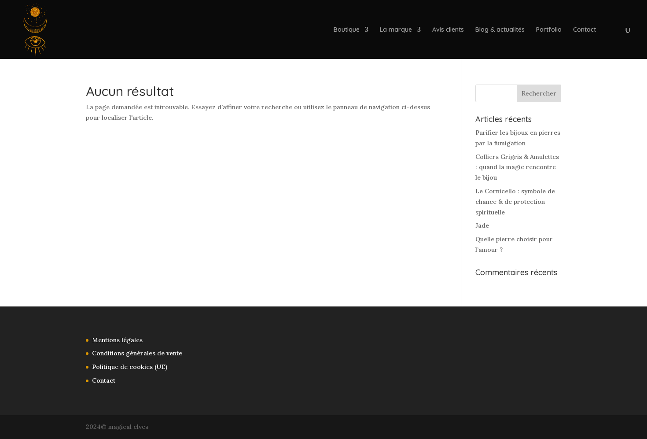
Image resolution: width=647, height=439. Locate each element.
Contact (584, 29)
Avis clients (448, 29)
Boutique (347, 29)
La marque (396, 29)
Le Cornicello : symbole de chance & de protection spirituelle (515, 201)
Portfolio (549, 29)
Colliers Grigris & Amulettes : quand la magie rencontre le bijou (517, 167)
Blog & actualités (500, 29)
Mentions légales (117, 340)
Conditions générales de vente (137, 353)
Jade (482, 225)
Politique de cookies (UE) (129, 367)
